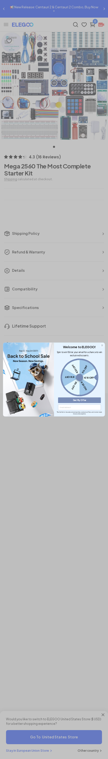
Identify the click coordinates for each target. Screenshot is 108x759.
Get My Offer (79, 400)
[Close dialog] (102, 345)
